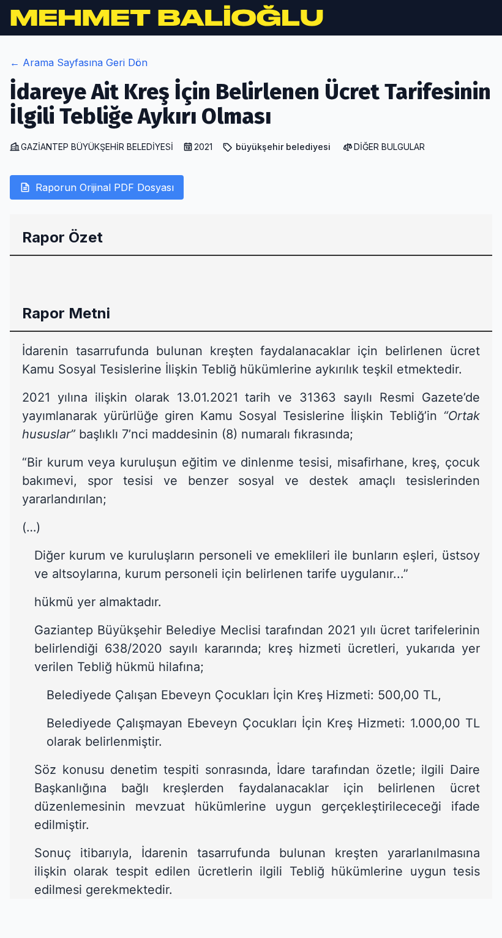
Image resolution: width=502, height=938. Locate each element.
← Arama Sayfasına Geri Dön (79, 62)
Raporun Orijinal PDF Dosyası (105, 187)
